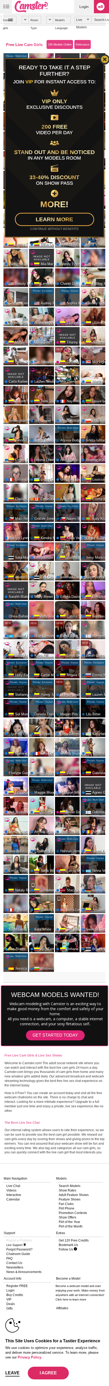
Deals (10, 1304)
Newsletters (14, 1267)
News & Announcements (24, 1272)
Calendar (13, 1199)
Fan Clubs (66, 1204)
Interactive (13, 1195)
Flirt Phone (66, 1208)
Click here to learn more (71, 1299)
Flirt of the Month (71, 1226)
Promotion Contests (73, 1213)
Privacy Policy (29, 1357)
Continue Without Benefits (54, 229)
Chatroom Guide (18, 1254)
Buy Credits (14, 1295)
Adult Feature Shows (74, 1195)
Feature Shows (69, 1199)
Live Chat (13, 1186)
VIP (8, 1299)
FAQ (9, 1258)
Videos (11, 1190)
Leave (12, 1373)
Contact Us (14, 1263)
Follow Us (66, 1249)
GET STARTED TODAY (55, 1035)
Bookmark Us (68, 1245)
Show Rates (67, 1190)
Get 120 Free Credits (74, 1240)
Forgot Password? (19, 1249)
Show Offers (67, 1217)
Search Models (69, 1186)
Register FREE (17, 1286)
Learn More (54, 219)
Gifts (9, 1308)
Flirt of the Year (69, 1222)
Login (84, 6)
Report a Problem (19, 1240)
